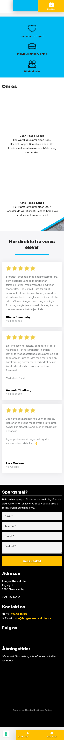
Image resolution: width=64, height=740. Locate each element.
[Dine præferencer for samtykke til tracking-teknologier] (6, 734)
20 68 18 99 (19, 614)
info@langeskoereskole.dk (32, 618)
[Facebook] (32, 635)
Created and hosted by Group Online (32, 710)
